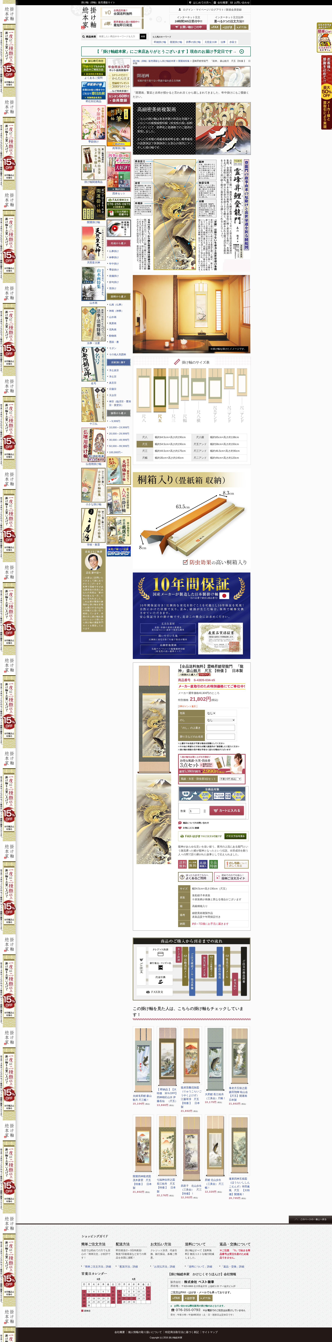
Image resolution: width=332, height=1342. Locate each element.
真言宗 (112, 382)
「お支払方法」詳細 (163, 1266)
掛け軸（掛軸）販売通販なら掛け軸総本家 (154, 61)
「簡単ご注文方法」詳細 (96, 1266)
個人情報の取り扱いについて (145, 1332)
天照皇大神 (211, 42)
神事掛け (114, 257)
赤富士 (233, 42)
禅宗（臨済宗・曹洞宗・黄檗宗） (120, 403)
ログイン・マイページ (196, 9)
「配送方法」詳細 (127, 1266)
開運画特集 (184, 61)
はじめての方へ (202, 2)
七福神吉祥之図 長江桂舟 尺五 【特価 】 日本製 (167, 1185)
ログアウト (217, 9)
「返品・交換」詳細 (232, 1266)
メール (242, 27)
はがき (228, 27)
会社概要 (223, 2)
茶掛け (112, 288)
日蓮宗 (112, 389)
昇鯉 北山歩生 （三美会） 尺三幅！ (214, 1183)
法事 (223, 42)
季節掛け (114, 269)
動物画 (112, 335)
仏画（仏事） (116, 304)
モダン (112, 348)
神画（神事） (116, 310)
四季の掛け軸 (193, 42)
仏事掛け (114, 251)
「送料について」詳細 (199, 1266)
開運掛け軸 (176, 42)
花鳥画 (112, 329)
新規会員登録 (234, 9)
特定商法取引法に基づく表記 (182, 1332)
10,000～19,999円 (119, 427)
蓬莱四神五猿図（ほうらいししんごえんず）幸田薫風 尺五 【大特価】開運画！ (239, 1186)
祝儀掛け (114, 275)
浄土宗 (112, 376)
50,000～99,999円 (119, 446)
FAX (215, 27)
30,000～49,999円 (119, 439)
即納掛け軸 (160, 42)
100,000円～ (116, 452)
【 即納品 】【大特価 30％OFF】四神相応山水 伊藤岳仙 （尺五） (167, 1095)
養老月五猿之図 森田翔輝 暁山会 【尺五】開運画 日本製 (239, 1094)
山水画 (112, 317)
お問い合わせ (242, 2)
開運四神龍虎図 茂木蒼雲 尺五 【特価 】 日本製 (143, 1182)
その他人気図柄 (117, 354)
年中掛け (114, 263)
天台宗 (112, 395)
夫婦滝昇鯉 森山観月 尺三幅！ (142, 1097)
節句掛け (114, 282)
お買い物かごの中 (191, 27)
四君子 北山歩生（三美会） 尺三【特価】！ (191, 1189)
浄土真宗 (114, 370)
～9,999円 (114, 421)
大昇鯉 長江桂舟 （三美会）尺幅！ (215, 1096)
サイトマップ (210, 1332)
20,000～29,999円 (119, 433)
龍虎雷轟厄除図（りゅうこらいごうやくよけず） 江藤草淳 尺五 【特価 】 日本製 (191, 1097)
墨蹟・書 (114, 342)
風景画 (112, 323)
